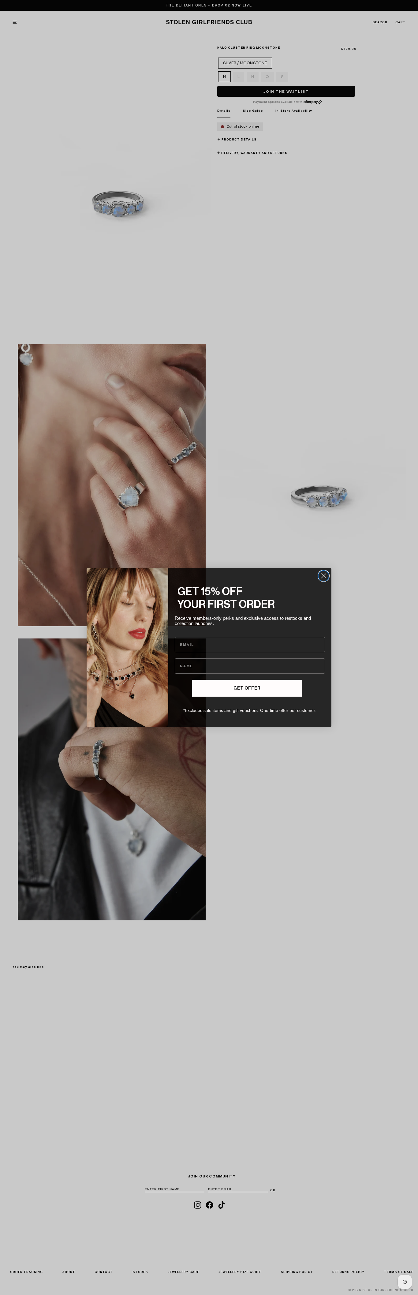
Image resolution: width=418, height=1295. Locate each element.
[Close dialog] (323, 576)
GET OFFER (246, 688)
